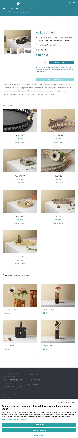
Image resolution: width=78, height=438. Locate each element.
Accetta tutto (39, 425)
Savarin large (48, 309)
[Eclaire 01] (20, 232)
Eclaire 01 (20, 256)
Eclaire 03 (58, 216)
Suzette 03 (58, 135)
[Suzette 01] (20, 191)
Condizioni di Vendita (35, 375)
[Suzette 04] (20, 111)
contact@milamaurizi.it (14, 386)
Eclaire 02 (58, 175)
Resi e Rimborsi (33, 384)
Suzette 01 (20, 216)
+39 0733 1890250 (15, 380)
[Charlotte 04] (20, 331)
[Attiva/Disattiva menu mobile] (74, 3)
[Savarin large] (58, 295)
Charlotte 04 (10, 345)
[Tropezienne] (58, 331)
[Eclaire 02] (58, 151)
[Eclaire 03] (58, 191)
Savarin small (10, 309)
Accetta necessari (39, 430)
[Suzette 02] (20, 151)
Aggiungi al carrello (61, 62)
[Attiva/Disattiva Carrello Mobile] (70, 3)
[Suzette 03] (58, 111)
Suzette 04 (20, 135)
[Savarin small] (20, 295)
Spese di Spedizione (34, 379)
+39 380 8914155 (15, 383)
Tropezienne (47, 345)
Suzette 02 (20, 175)
